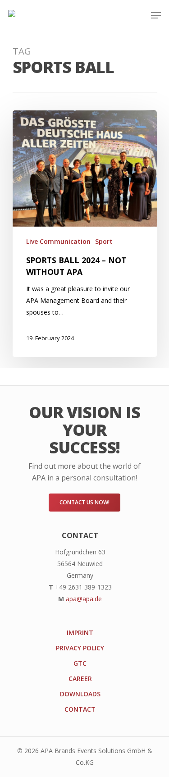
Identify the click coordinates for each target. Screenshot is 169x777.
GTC (80, 663)
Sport (104, 241)
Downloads (80, 694)
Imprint (80, 632)
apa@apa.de (84, 598)
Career (80, 678)
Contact (80, 709)
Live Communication (58, 241)
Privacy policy (80, 648)
